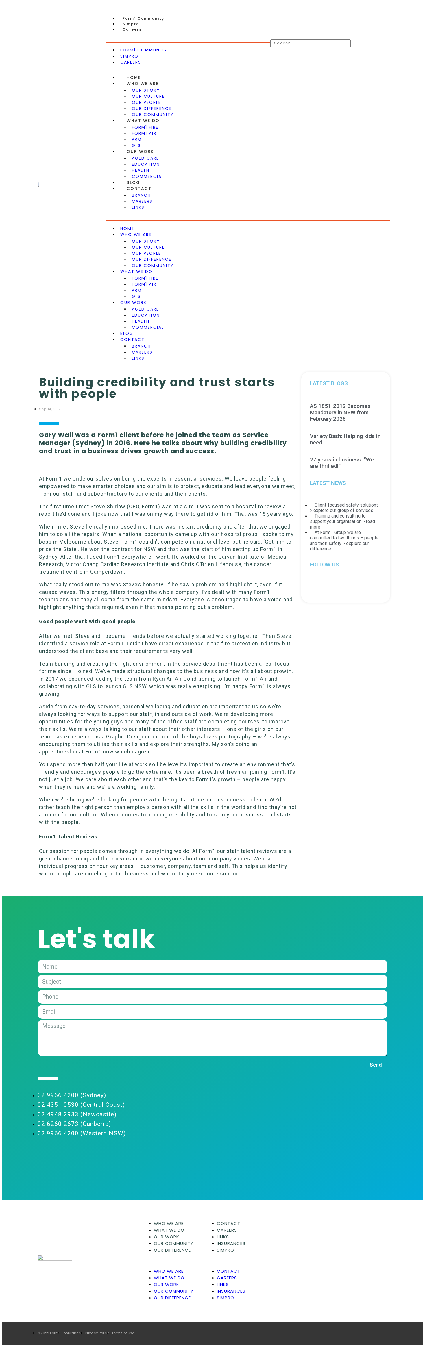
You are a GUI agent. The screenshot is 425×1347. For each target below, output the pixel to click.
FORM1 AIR (144, 133)
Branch (141, 195)
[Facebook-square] (376, 40)
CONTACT (228, 1223)
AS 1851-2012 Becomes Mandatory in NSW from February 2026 (340, 412)
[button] (188, 39)
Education (146, 164)
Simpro (131, 23)
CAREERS (227, 1230)
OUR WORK (166, 1237)
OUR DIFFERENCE (172, 1250)
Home (127, 228)
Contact (139, 188)
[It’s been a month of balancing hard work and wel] (328, 578)
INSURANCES (231, 1243)
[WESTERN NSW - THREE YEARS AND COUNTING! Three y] (362, 578)
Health (140, 321)
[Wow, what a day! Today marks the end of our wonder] (328, 585)
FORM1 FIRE (145, 127)
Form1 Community (143, 18)
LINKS (223, 1237)
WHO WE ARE (169, 1223)
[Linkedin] (384, 40)
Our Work (140, 151)
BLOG (126, 333)
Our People (146, 102)
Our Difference (151, 259)
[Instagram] (368, 40)
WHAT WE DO (143, 120)
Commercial (148, 327)
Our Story (146, 90)
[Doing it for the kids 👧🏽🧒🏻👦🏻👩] (362, 585)
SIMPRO (225, 1250)
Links (138, 207)
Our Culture (148, 96)
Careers (132, 29)
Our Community (153, 265)
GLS (136, 296)
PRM (137, 290)
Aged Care (145, 158)
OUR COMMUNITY (173, 1243)
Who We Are (143, 83)
